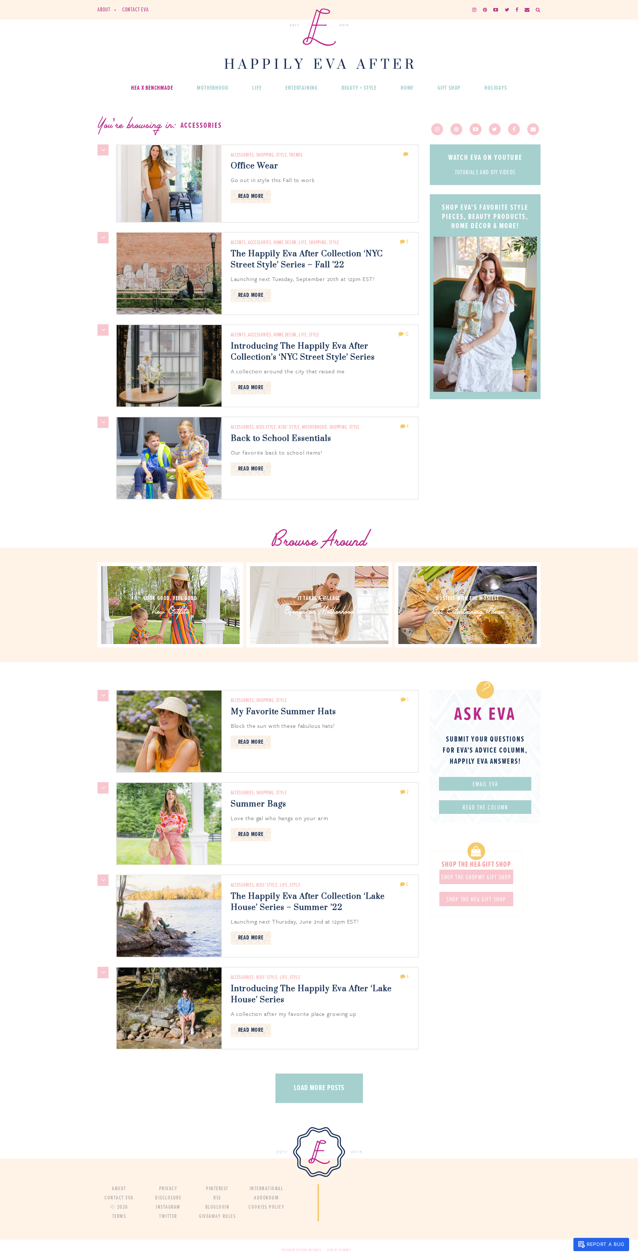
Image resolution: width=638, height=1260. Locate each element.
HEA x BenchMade (152, 88)
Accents (238, 242)
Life (256, 88)
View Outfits (170, 612)
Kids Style (266, 427)
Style (281, 155)
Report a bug (606, 1244)
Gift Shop (449, 88)
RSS (217, 1198)
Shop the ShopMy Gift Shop (476, 878)
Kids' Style (289, 427)
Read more (251, 196)
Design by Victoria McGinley (302, 1250)
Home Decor (285, 242)
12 (406, 334)
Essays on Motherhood (319, 612)
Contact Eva (135, 10)
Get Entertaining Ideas (468, 612)
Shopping (265, 155)
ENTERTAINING (301, 88)
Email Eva (485, 785)
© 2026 (119, 1207)
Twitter (168, 1216)
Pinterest (217, 1188)
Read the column (485, 808)
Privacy (168, 1188)
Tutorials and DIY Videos (485, 173)
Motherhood (212, 88)
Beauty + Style (359, 88)
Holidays (495, 88)
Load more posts (319, 1088)
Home (407, 88)
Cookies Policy (266, 1207)
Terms (119, 1216)
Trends (296, 155)
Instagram (168, 1207)
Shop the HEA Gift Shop (476, 900)
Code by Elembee (339, 1250)
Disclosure (168, 1198)
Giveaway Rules (217, 1216)
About (103, 10)
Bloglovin (217, 1207)
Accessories (242, 155)
